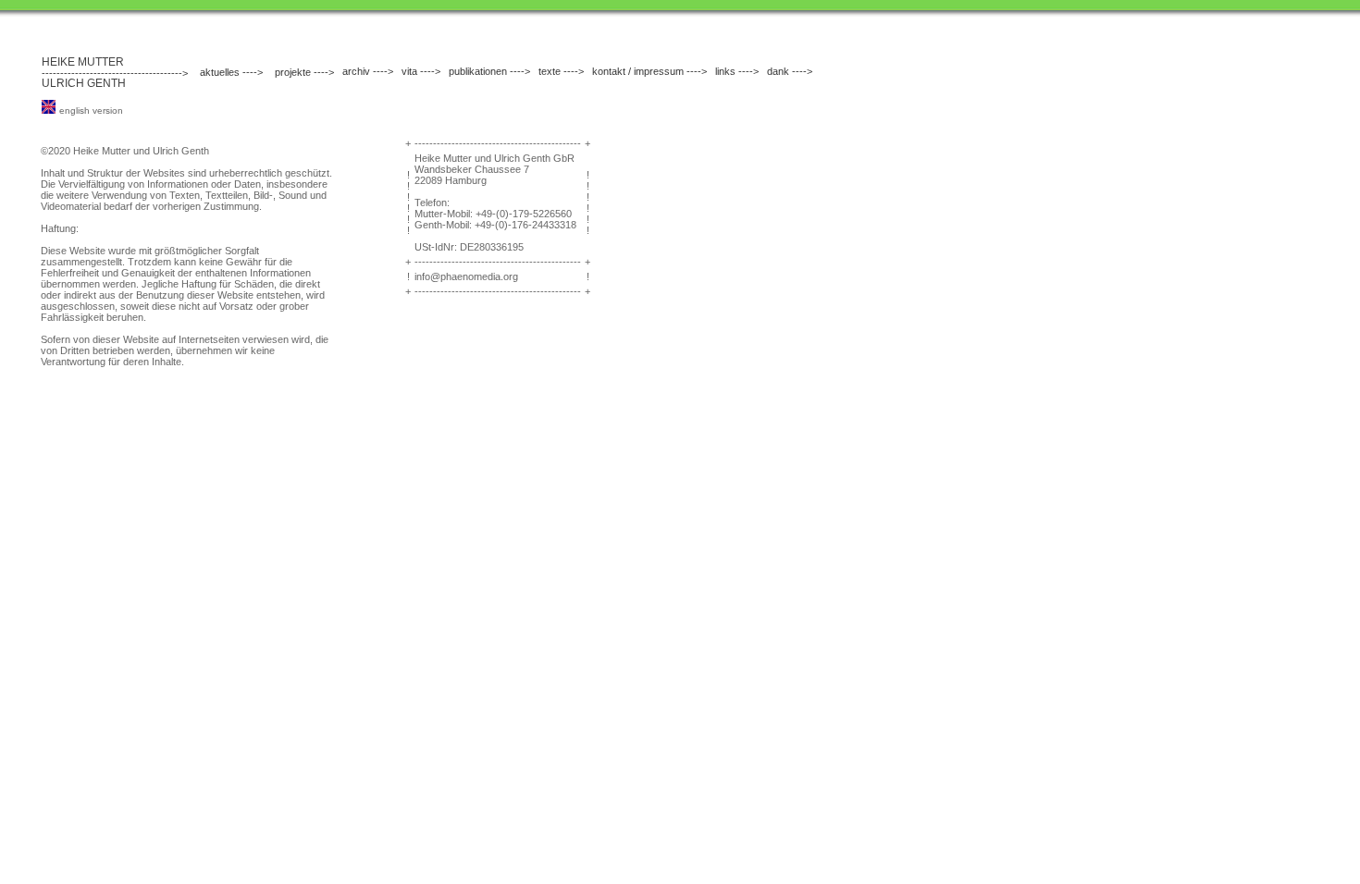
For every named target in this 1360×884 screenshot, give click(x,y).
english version (91, 110)
